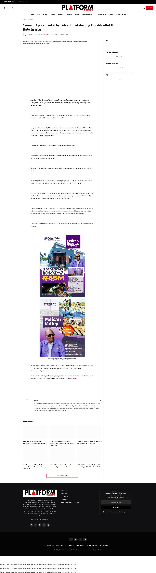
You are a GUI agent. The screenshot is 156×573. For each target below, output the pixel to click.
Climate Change (121, 14)
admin (30, 34)
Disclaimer (64, 499)
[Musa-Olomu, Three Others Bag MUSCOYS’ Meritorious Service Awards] (35, 432)
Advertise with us (10, 1)
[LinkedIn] (16, 113)
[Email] (16, 121)
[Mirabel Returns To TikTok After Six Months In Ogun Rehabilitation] (62, 455)
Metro (45, 14)
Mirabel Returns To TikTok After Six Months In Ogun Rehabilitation (61, 466)
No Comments (55, 34)
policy (121, 512)
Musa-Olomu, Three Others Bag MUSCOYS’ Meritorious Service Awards (35, 442)
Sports (111, 14)
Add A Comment (62, 475)
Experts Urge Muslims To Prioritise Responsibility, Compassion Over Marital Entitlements (61, 443)
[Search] (144, 8)
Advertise (64, 493)
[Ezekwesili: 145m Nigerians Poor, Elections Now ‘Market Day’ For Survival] (89, 432)
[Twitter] (16, 108)
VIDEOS (150, 8)
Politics (52, 14)
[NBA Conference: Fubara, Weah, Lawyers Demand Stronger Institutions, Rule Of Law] (35, 455)
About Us (64, 490)
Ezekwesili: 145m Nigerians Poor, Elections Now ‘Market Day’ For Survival (89, 442)
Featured (46, 34)
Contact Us (64, 496)
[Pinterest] (16, 117)
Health (77, 14)
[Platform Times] (78, 8)
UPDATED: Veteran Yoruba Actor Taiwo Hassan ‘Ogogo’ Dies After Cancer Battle (89, 466)
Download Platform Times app (70, 502)
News (38, 14)
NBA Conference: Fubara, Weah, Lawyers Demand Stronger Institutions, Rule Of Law (34, 467)
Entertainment (101, 14)
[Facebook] (16, 104)
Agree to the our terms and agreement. (117, 512)
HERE (75, 378)
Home (32, 14)
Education (69, 14)
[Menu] (152, 15)
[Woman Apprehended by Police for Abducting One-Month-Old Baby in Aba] (62, 70)
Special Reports (87, 14)
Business (60, 14)
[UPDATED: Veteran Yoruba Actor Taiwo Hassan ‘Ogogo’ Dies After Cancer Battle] (89, 455)
